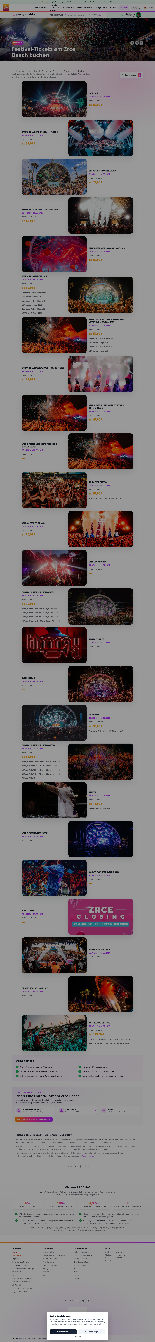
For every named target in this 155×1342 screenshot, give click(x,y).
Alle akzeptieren (63, 1332)
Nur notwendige (91, 1332)
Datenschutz (77, 1336)
